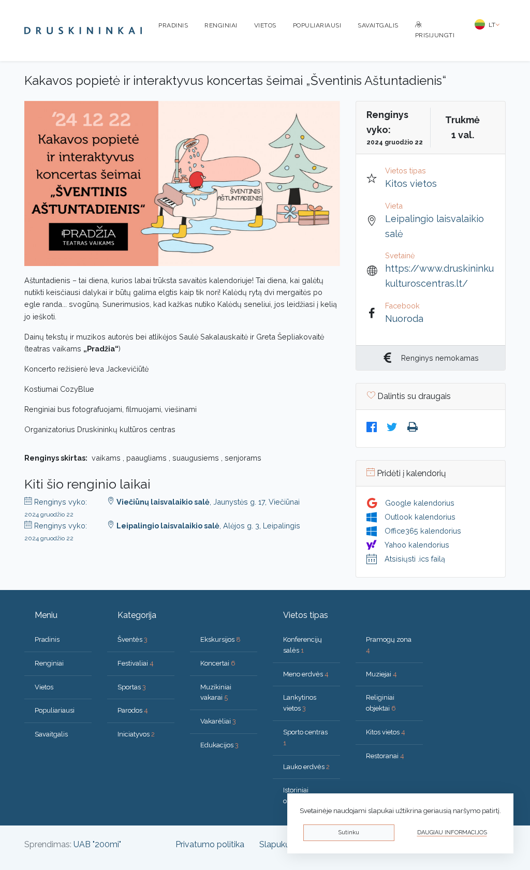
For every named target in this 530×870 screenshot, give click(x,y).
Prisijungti (435, 35)
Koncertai (217, 663)
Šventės (132, 639)
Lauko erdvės (306, 767)
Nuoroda (404, 318)
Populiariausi (317, 25)
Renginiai (221, 25)
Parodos (132, 710)
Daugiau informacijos (452, 832)
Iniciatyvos (136, 734)
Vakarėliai (218, 721)
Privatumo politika (209, 844)
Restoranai (385, 756)
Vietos (265, 25)
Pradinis (173, 25)
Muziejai (381, 674)
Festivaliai (135, 663)
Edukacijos (219, 745)
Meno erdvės (306, 674)
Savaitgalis (378, 25)
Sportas (131, 687)
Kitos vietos (411, 183)
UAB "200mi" (97, 844)
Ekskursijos (220, 639)
